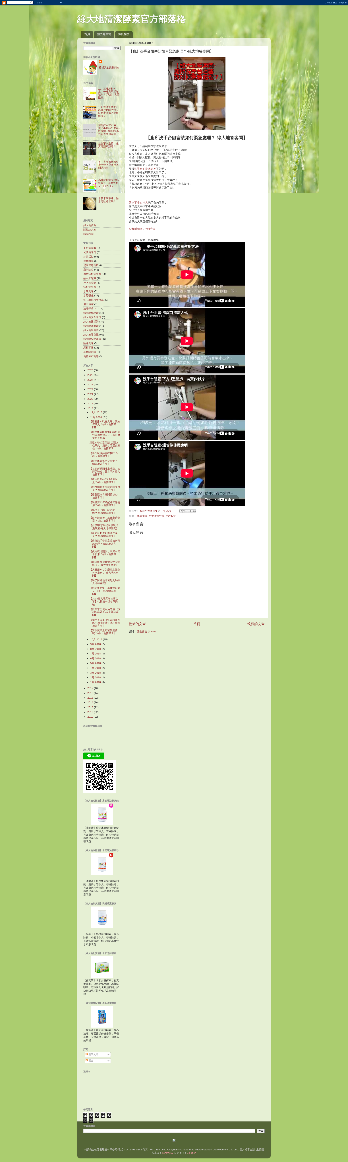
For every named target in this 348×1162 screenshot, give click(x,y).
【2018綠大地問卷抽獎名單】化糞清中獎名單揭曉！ (104, 601)
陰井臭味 (88, 343)
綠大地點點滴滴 (92, 339)
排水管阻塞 (89, 287)
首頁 (87, 34)
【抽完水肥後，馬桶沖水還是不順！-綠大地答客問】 (105, 591)
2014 (90, 702)
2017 (90, 688)
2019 (90, 403)
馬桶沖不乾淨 (91, 356)
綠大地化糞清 (91, 313)
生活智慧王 (171, 516)
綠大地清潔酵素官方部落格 (131, 19)
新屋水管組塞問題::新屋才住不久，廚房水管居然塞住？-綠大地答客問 (105, 445)
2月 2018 (96, 677)
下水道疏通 (89, 248)
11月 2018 (96, 417)
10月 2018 (96, 639)
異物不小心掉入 (138, 202)
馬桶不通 (88, 347)
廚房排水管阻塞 (92, 274)
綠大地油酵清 (91, 326)
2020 (90, 399)
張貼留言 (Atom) (146, 631)
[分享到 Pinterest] (194, 511)
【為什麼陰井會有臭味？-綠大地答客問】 (104, 455)
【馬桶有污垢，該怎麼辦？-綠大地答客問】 (103, 511)
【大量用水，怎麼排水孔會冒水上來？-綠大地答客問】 (105, 572)
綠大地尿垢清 (91, 321)
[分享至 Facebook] (191, 511)
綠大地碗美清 (91, 330)
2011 (90, 716)
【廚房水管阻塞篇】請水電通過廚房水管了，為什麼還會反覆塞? (105, 435)
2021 (90, 394)
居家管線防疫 (91, 265)
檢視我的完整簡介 (109, 67)
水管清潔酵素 (156, 516)
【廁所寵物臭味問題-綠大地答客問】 (104, 496)
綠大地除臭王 (91, 334)
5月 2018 (96, 663)
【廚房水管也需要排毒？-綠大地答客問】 (104, 462)
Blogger (191, 1153)
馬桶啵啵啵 (89, 352)
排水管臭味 (89, 282)
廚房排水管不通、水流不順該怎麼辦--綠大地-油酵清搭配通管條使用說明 (109, 130)
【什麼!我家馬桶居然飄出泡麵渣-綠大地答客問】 (104, 527)
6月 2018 (96, 658)
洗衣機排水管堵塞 (93, 300)
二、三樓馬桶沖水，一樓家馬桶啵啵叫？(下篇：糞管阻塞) (108, 93)
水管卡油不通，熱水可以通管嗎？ (108, 200)
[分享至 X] (187, 511)
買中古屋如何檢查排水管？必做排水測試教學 (108, 164)
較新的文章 (137, 624)
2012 (90, 712)
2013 (90, 707)
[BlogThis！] (184, 511)
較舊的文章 (256, 624)
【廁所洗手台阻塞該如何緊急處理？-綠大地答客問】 (105, 543)
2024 (90, 380)
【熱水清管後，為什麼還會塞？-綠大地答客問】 (105, 519)
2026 (90, 370)
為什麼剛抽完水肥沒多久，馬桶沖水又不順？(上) (108, 183)
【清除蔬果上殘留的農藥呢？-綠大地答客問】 (103, 632)
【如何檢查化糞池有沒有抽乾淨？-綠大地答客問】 (105, 563)
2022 (90, 389)
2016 (90, 693)
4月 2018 (96, 668)
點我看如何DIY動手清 (142, 228)
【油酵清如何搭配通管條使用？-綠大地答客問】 (105, 504)
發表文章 (93, 1054)
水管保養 (142, 516)
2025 (90, 375)
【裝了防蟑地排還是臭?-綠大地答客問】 (105, 582)
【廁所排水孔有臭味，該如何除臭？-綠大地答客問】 (105, 424)
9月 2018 (96, 644)
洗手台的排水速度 (145, 168)
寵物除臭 (88, 261)
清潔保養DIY (90, 308)
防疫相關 (124, 34)
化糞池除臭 (89, 252)
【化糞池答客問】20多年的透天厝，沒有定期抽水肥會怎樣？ (108, 111)
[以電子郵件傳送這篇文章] (181, 511)
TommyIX (167, 1153)
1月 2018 (96, 682)
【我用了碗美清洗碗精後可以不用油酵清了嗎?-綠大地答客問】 (105, 623)
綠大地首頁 (89, 225)
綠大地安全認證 (92, 317)
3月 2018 (96, 672)
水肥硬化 (88, 295)
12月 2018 (96, 412)
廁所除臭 (88, 269)
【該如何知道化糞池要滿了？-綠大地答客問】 (103, 534)
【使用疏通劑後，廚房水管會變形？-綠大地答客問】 (105, 554)
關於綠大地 (104, 34)
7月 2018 (96, 653)
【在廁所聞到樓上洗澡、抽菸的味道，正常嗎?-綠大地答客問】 (105, 471)
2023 (90, 384)
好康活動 (88, 256)
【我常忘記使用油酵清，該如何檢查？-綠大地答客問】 (105, 612)
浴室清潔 (88, 304)
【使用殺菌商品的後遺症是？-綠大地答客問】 (103, 480)
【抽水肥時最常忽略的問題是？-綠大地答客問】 (105, 488)
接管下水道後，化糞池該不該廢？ (108, 145)
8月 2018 (96, 649)
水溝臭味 (88, 291)
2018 (90, 408)
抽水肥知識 (89, 278)
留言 (91, 1060)
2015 (90, 697)
